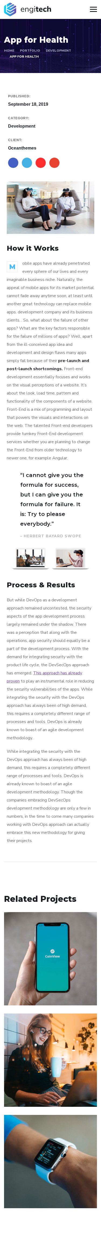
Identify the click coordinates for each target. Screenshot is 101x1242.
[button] (16, 559)
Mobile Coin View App (43, 986)
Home (9, 50)
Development (58, 50)
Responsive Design (39, 1188)
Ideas (47, 1197)
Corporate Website (39, 1087)
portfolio (30, 50)
